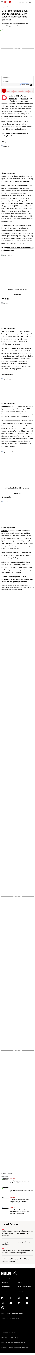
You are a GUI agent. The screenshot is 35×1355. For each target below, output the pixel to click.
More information (17, 589)
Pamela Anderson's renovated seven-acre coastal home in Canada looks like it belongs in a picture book (21, 1211)
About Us (4, 1282)
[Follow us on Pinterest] (22, 1303)
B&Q (17, 96)
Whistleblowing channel (10, 1323)
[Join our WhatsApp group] (5, 1307)
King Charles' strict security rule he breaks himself (21, 1191)
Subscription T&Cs (25, 1286)
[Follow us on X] (22, 1298)
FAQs (20, 1282)
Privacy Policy (6, 1328)
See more (4, 1176)
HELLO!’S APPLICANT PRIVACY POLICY (13, 1342)
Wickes (23, 96)
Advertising (5, 1286)
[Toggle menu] (2, 2)
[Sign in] (30, 2)
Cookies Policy (17, 1313)
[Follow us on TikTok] (30, 1298)
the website (24, 181)
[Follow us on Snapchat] (14, 1303)
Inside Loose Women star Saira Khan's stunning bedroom (15, 1260)
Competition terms (8, 1333)
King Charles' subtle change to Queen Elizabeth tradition (20, 1182)
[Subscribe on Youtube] (5, 1303)
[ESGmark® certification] (14, 1273)
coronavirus (15, 116)
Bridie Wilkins (6, 77)
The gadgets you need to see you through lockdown (16, 1243)
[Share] (31, 85)
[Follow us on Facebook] (14, 1298)
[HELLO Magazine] (7, 2)
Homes (11, 7)
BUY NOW (17, 294)
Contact (4, 1291)
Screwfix (24, 98)
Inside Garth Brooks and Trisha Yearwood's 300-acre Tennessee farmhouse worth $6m (19, 1201)
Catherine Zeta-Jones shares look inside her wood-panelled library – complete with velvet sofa (17, 1233)
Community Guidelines (9, 1318)
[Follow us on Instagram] (5, 1298)
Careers (4, 1347)
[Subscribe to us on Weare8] (30, 1303)
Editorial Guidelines (9, 1338)
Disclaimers (5, 1313)
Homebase (13, 98)
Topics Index (22, 1291)
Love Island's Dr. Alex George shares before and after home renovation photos (17, 1251)
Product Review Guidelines (19, 1347)
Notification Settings (22, 1328)
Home (4, 7)
